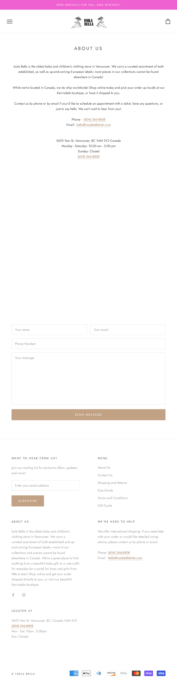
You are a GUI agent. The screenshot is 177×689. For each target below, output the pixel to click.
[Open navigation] (9, 21)
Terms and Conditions (113, 498)
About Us (104, 467)
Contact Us (105, 475)
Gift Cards (105, 505)
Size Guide (105, 490)
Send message (88, 415)
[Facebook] (13, 594)
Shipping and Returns (112, 482)
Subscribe (27, 501)
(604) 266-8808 (95, 119)
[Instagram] (23, 594)
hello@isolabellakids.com (125, 558)
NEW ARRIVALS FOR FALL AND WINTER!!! (88, 5)
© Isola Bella (23, 674)
